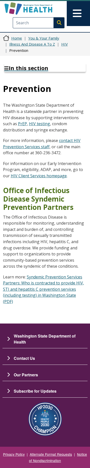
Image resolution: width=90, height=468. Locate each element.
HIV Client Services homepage (39, 176)
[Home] (36, 8)
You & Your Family (43, 38)
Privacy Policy (14, 454)
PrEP (22, 123)
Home (16, 38)
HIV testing (39, 123)
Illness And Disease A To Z (32, 44)
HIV (64, 44)
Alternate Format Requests (51, 454)
